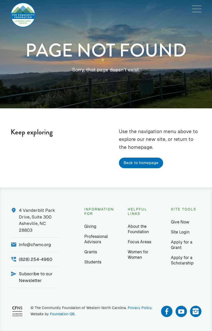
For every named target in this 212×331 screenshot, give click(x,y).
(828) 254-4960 (35, 259)
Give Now (180, 222)
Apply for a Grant (181, 245)
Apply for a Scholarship (182, 260)
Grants (90, 251)
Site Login (180, 232)
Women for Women (138, 254)
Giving (90, 226)
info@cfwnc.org (35, 244)
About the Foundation (138, 229)
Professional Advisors (96, 239)
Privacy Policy (140, 308)
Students (92, 262)
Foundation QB (62, 314)
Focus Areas (139, 241)
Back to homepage (141, 162)
